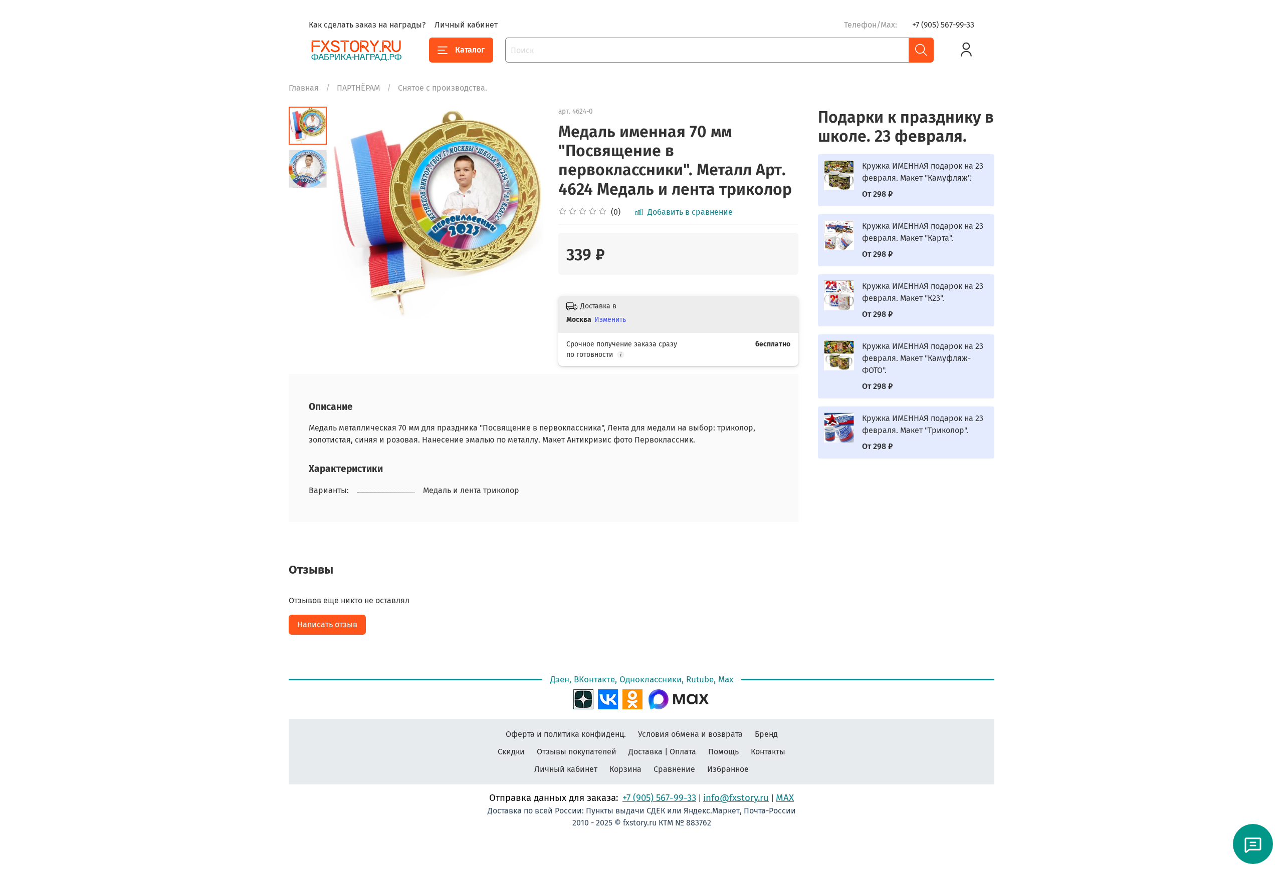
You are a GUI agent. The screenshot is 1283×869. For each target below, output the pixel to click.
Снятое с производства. (442, 88)
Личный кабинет (466, 25)
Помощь (723, 751)
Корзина (625, 769)
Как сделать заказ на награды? (367, 25)
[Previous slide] (352, 212)
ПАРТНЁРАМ (358, 88)
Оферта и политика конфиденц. (566, 734)
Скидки (511, 751)
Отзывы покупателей (576, 751)
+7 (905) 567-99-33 (943, 25)
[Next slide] (523, 212)
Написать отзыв (327, 624)
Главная (304, 88)
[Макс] (678, 698)
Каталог (470, 50)
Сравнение (674, 769)
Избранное (728, 769)
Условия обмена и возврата (690, 734)
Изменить (610, 319)
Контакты (768, 751)
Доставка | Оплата (662, 751)
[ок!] (632, 698)
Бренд (766, 734)
